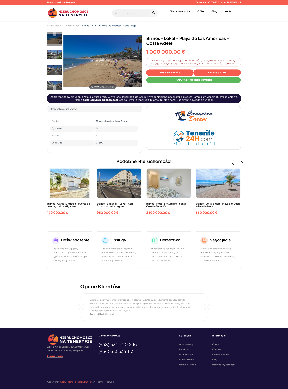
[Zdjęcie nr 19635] (54, 39)
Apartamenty (186, 344)
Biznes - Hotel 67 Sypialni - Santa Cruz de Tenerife (166, 205)
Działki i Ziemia (187, 364)
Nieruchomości (221, 354)
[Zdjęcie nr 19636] (54, 55)
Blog (214, 359)
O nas (215, 344)
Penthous (184, 349)
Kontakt (216, 349)
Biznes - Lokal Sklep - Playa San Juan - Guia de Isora (218, 205)
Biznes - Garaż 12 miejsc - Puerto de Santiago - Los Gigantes (68, 205)
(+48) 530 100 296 (118, 344)
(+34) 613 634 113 (116, 351)
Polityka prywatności (223, 364)
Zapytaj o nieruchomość (193, 80)
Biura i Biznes (186, 359)
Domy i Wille (186, 354)
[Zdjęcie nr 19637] (54, 70)
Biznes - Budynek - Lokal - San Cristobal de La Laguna (115, 205)
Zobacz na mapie (55, 356)
